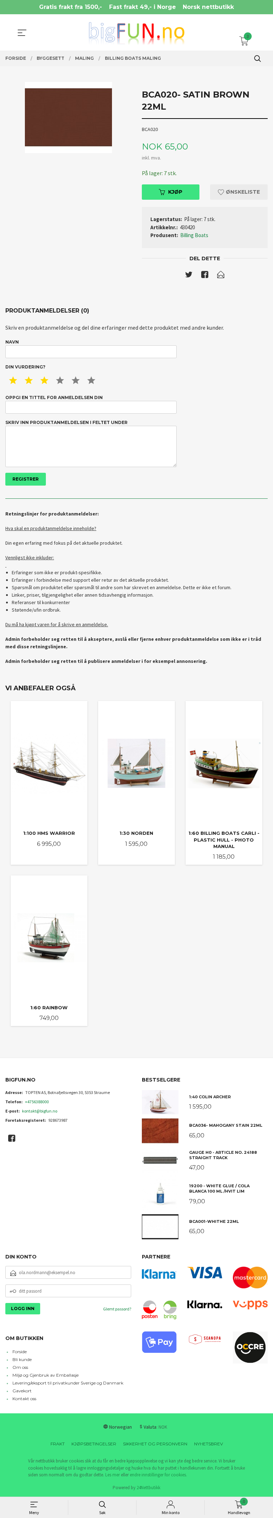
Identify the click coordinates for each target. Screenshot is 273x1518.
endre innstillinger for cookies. (158, 1475)
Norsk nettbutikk (208, 7)
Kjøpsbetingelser (93, 1443)
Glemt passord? (117, 1309)
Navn (12, 342)
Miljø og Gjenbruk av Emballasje (45, 1375)
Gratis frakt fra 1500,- (70, 7)
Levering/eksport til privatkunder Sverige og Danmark (67, 1383)
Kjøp (175, 192)
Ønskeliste (242, 192)
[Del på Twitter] (188, 276)
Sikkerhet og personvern (155, 1443)
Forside (19, 1351)
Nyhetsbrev (208, 1443)
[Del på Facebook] (204, 276)
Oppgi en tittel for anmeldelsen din (54, 397)
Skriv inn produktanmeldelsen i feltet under (66, 422)
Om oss (20, 1367)
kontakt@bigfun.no (39, 1111)
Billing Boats (194, 235)
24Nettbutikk (148, 1488)
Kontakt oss (24, 1398)
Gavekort (22, 1390)
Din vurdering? (25, 367)
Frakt (57, 1443)
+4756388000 (37, 1101)
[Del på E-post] (220, 276)
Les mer (112, 1475)
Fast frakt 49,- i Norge (142, 7)
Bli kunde (22, 1359)
